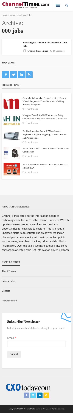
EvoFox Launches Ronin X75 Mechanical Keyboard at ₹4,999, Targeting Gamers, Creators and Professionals (44, 134)
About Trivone (9, 271)
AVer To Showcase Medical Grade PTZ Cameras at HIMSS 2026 (45, 166)
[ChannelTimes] (26, 5)
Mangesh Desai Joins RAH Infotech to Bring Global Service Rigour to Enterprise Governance (45, 117)
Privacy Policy (9, 281)
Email (11, 337)
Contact (6, 291)
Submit (14, 354)
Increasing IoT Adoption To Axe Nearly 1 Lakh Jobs (45, 44)
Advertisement (9, 301)
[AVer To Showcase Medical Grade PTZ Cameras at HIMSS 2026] (12, 169)
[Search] (67, 5)
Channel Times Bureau (38, 51)
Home (4, 15)
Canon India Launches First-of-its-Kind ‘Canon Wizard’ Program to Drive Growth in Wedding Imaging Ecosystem (44, 101)
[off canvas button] (58, 5)
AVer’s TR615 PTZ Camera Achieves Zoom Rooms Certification (46, 150)
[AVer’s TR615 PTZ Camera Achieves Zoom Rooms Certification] (12, 153)
